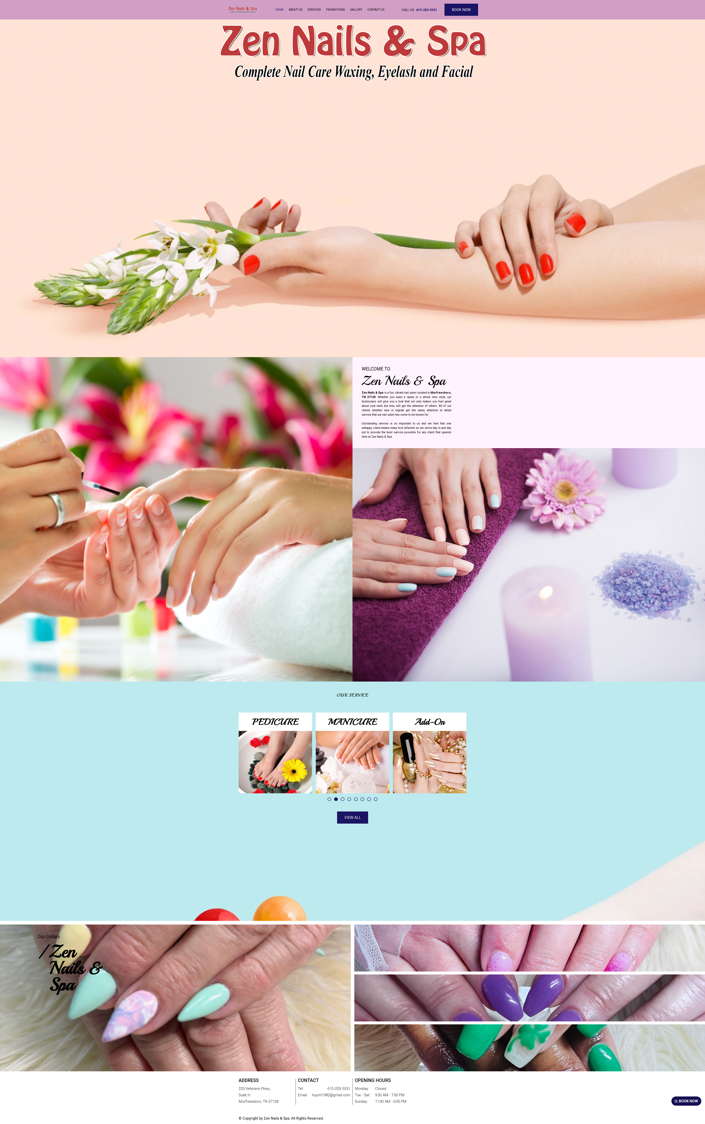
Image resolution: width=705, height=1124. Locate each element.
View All (352, 817)
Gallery (356, 9)
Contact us (375, 9)
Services (314, 9)
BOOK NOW (461, 10)
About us (295, 9)
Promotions (335, 9)
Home (279, 9)
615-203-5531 (426, 10)
